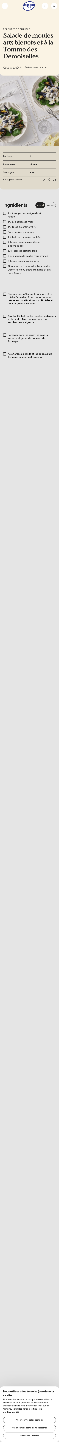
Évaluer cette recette (36, 67)
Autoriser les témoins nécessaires (29, 1428)
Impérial (40, 205)
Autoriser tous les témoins (29, 1420)
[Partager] (49, 179)
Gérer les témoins (29, 1436)
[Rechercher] (54, 6)
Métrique (50, 205)
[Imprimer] (54, 179)
